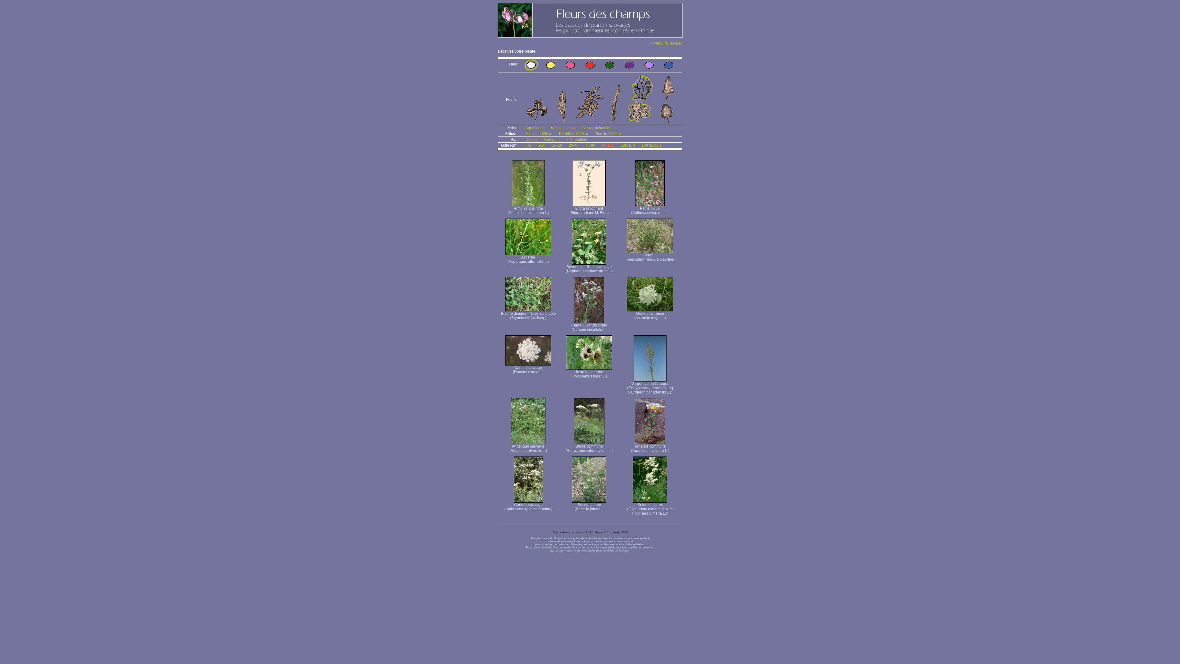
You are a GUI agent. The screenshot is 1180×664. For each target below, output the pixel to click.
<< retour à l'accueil (666, 43)
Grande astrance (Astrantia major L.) (650, 315)
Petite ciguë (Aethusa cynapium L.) (650, 210)
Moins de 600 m (538, 134)
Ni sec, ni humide (597, 128)
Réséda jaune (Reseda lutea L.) (589, 507)
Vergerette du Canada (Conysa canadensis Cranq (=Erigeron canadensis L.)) (650, 387)
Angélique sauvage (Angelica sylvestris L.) (528, 448)
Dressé (531, 139)
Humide (556, 128)
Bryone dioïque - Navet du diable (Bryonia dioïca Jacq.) (528, 315)
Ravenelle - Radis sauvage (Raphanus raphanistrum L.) (589, 269)
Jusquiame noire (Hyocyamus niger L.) (589, 374)
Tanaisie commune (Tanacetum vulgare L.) (650, 448)
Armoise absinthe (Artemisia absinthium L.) (528, 210)
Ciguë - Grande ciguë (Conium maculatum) (589, 327)
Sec (572, 128)
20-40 (574, 145)
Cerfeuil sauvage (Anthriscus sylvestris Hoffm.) (528, 507)
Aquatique (534, 128)
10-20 (557, 145)
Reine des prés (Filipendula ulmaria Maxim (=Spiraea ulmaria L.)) (650, 509)
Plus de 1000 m (608, 134)
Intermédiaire (577, 139)
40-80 (590, 145)
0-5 (528, 145)
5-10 (541, 145)
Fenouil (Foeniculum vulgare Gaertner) (650, 257)
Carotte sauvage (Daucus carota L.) (528, 370)
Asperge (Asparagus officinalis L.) (528, 259)
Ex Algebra (593, 532)
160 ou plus (651, 145)
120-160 (628, 145)
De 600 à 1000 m (573, 134)
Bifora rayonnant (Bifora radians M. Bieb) (589, 210)
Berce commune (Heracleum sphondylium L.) (589, 448)
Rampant (552, 139)
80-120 (608, 145)
